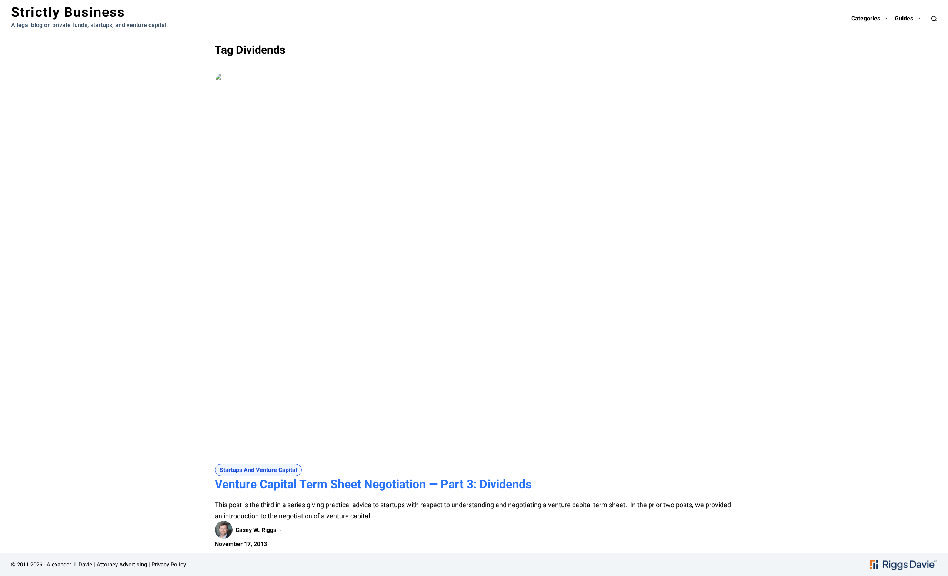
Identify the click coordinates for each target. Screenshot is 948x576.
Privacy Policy (168, 564)
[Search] (934, 18)
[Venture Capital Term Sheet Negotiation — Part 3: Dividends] (474, 267)
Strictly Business (68, 12)
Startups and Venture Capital (258, 469)
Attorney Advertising (122, 564)
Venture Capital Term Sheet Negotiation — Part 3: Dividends (373, 484)
